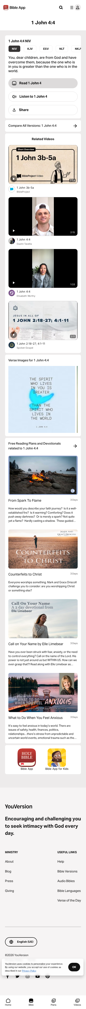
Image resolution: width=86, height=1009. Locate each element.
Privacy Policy (29, 970)
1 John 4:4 (27, 239)
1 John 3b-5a (29, 187)
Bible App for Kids (56, 768)
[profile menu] (75, 7)
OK (74, 967)
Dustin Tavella (24, 243)
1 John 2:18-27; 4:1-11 (34, 343)
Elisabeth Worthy (26, 295)
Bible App (27, 768)
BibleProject (23, 191)
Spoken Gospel (25, 347)
